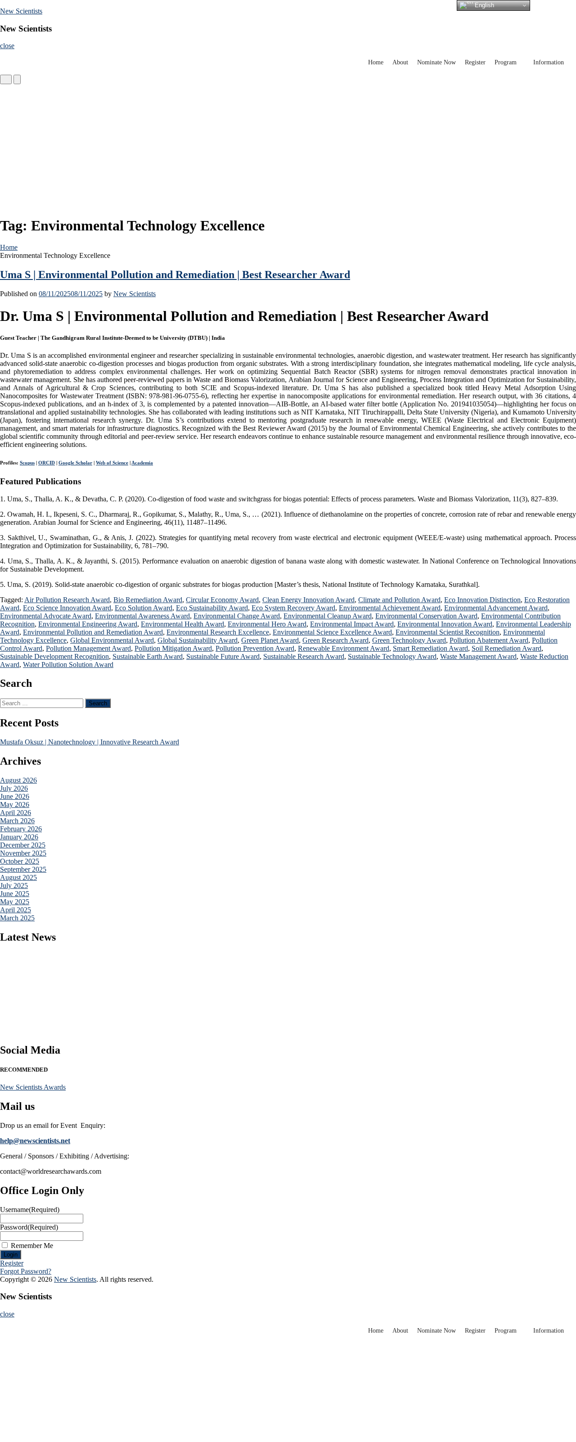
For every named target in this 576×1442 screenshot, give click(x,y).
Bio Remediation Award (147, 600)
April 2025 (15, 910)
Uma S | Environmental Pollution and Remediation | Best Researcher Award (175, 274)
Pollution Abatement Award (489, 640)
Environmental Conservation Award (426, 616)
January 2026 (19, 837)
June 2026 (14, 796)
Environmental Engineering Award (87, 624)
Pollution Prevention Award (255, 648)
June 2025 (14, 893)
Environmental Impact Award (352, 624)
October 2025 (19, 861)
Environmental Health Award (182, 624)
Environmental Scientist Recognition (448, 632)
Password (29, 1227)
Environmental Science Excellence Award (332, 632)
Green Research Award (335, 640)
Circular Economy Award (222, 600)
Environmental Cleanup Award (328, 616)
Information (548, 62)
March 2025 (17, 918)
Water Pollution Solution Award (68, 664)
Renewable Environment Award (343, 648)
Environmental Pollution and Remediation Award (93, 632)
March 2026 (17, 821)
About (400, 62)
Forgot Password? (25, 1271)
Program (506, 62)
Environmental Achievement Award (390, 608)
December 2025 (22, 845)
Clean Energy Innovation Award (308, 600)
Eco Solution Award (143, 608)
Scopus (27, 462)
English (483, 5)
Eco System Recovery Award (293, 608)
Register (475, 62)
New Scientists (21, 11)
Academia (142, 462)
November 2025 (23, 853)
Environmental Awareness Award (142, 616)
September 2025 (23, 869)
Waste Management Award (478, 656)
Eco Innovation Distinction (482, 600)
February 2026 (21, 829)
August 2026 (18, 780)
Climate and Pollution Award (399, 600)
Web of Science (112, 462)
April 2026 (15, 812)
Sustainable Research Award (303, 656)
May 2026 (14, 804)
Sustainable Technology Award (392, 656)
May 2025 (14, 902)
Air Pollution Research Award (67, 600)
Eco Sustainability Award (212, 608)
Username (29, 1209)
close (7, 46)
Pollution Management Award (88, 648)
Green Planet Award (270, 640)
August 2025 (18, 877)
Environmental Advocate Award (45, 616)
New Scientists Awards (33, 1087)
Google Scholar (75, 462)
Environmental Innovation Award (444, 624)
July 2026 (14, 788)
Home (375, 62)
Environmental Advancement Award (496, 608)
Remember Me (32, 1245)
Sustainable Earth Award (147, 656)
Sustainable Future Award (223, 656)
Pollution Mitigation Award (173, 648)
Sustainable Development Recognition (54, 656)
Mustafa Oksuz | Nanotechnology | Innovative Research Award (89, 742)
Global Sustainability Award (198, 640)
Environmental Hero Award (267, 624)
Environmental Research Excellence (217, 632)
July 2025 (14, 885)
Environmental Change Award (237, 616)
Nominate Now (436, 62)
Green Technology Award (409, 640)
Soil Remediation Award (506, 648)
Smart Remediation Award (430, 648)
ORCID (46, 462)
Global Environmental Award (112, 640)
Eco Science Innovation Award (67, 608)
